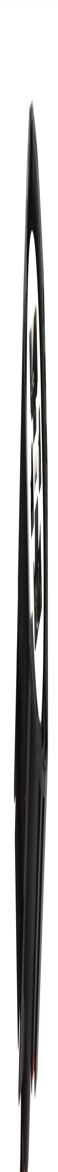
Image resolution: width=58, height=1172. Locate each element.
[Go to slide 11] (14, 598)
